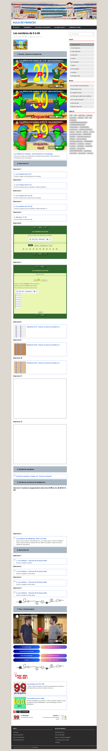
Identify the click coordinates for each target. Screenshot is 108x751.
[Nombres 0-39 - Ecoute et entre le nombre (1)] (40, 331)
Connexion (16, 732)
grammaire (88, 141)
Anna (28, 37)
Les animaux (88, 150)
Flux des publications (18, 734)
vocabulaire (24, 711)
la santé (72, 148)
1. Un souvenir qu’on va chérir (62, 740)
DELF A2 (79, 131)
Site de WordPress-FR (18, 740)
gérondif (72, 143)
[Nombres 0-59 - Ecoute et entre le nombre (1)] (40, 367)
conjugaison (84, 127)
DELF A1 (72, 131)
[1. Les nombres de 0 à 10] (40, 175)
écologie (90, 153)
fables (72, 139)
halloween (80, 143)
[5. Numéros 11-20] (40, 218)
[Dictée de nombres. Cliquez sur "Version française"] (40, 476)
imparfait (88, 143)
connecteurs (73, 129)
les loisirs (73, 153)
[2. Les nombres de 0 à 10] (40, 186)
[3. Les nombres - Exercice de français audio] (40, 583)
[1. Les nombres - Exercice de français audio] (40, 561)
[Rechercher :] (81, 34)
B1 (86, 117)
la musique (89, 146)
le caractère (81, 148)
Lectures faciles (59, 27)
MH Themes (35, 747)
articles (81, 117)
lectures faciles (76, 150)
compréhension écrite (77, 124)
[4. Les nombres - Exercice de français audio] (40, 594)
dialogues (87, 134)
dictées (72, 136)
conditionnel (74, 127)
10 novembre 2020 (19, 37)
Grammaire (27, 27)
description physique (75, 134)
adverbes (89, 115)
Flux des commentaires (18, 737)
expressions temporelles (84, 136)
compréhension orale (78, 122)
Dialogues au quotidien (42, 27)
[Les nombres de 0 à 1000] (40, 703)
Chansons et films (74, 27)
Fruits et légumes (81, 138)
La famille (72, 146)
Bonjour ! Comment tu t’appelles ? (63, 737)
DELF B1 (85, 131)
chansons (73, 120)
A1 (18, 711)
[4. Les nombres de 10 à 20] (40, 207)
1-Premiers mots (36, 37)
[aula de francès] (54, 18)
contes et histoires (86, 129)
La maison (80, 146)
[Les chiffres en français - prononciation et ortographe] (40, 156)
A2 (75, 115)
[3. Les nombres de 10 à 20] (40, 196)
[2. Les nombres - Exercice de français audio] (40, 572)
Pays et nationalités (60, 734)
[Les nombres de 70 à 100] (40, 688)
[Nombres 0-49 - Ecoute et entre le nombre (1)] (40, 349)
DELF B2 (92, 131)
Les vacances (82, 153)
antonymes (73, 117)
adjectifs (82, 115)
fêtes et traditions (76, 141)
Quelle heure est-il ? (60, 732)
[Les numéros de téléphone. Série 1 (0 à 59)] (40, 541)
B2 (90, 117)
